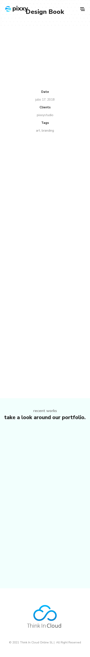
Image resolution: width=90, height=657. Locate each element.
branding (48, 130)
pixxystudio (45, 115)
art (38, 130)
